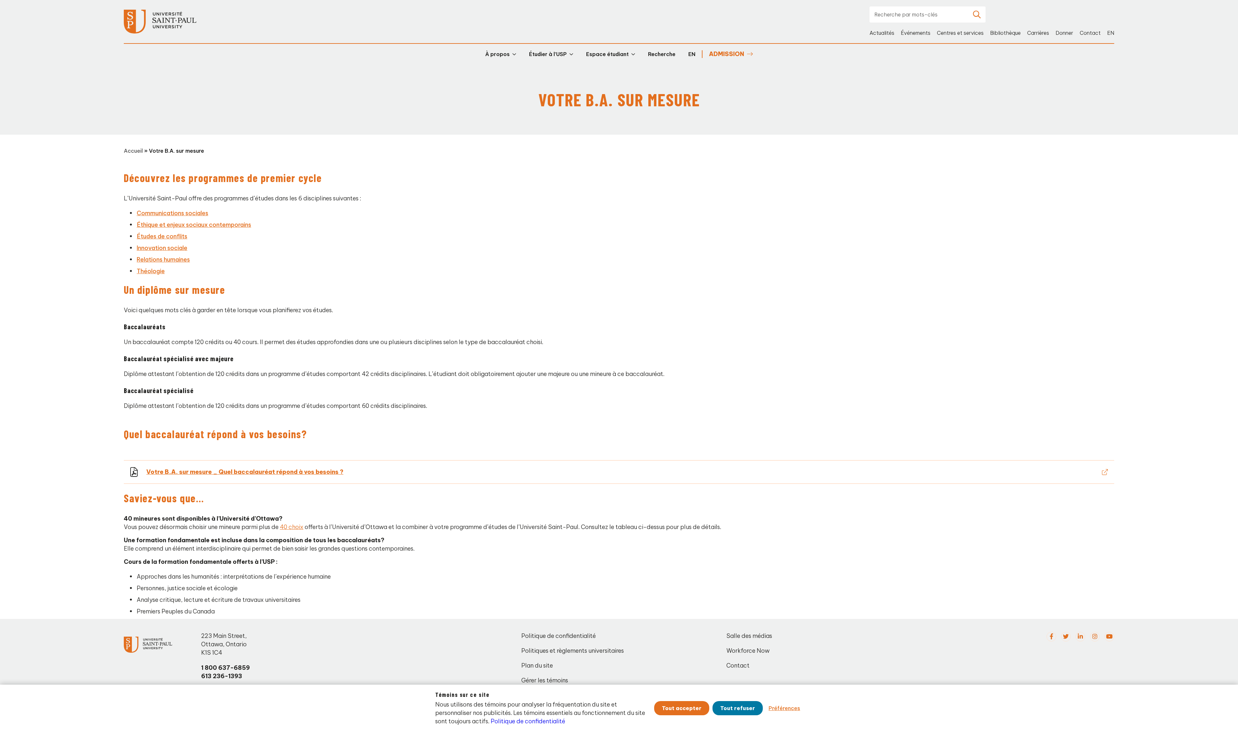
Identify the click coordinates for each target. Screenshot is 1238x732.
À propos (497, 54)
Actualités (882, 33)
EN (1110, 33)
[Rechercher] (977, 14)
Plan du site (537, 665)
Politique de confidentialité (558, 636)
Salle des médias (749, 636)
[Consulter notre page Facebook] (1051, 636)
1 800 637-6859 (225, 667)
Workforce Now (748, 650)
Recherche (661, 54)
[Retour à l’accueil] (160, 22)
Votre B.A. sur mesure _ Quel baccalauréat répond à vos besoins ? (244, 472)
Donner (1064, 33)
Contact (1090, 33)
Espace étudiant (607, 54)
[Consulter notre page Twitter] (1066, 636)
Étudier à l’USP (548, 54)
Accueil (133, 151)
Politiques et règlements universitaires (572, 650)
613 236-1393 (221, 676)
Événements (915, 33)
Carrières (1038, 33)
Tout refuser (737, 708)
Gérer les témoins (544, 680)
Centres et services (960, 33)
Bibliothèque (1005, 33)
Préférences (784, 708)
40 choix (291, 527)
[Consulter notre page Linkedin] (1080, 636)
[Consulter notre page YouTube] (1109, 636)
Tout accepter (682, 708)
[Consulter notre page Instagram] (1095, 636)
